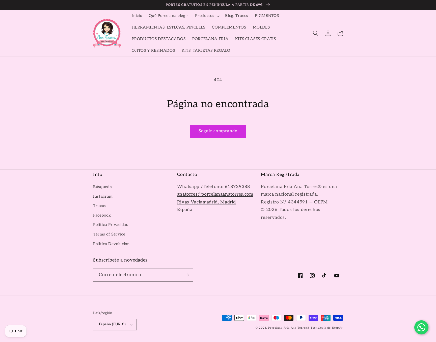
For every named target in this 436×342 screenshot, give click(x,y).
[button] (207, 16)
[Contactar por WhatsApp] (421, 327)
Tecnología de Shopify (327, 327)
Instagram (103, 196)
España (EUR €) (112, 324)
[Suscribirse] (187, 275)
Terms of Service (109, 234)
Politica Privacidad (111, 224)
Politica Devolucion (111, 244)
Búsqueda (102, 187)
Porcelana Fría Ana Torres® (289, 327)
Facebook (102, 215)
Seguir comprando (218, 131)
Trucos (99, 205)
